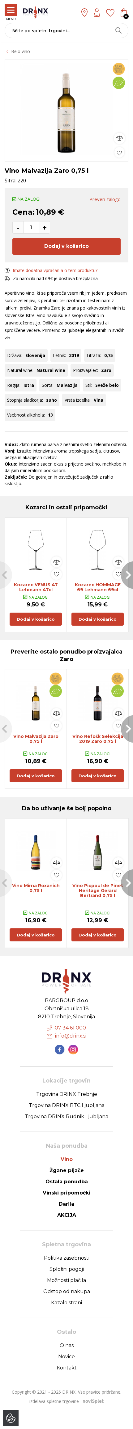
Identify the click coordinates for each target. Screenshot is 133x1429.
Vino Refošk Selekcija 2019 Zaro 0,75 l (97, 739)
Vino (67, 1159)
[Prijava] (97, 12)
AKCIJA (66, 1215)
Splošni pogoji (66, 1269)
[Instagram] (73, 1050)
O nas (67, 1345)
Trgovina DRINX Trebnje (66, 1094)
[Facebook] (60, 1050)
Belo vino (20, 51)
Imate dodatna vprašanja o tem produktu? (55, 270)
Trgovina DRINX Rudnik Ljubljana (66, 1116)
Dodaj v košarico (66, 246)
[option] (66, 109)
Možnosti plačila (66, 1280)
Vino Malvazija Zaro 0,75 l (35, 739)
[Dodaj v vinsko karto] (119, 152)
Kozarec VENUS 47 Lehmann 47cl (36, 587)
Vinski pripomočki (66, 1193)
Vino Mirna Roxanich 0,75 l (36, 888)
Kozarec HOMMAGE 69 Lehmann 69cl (98, 587)
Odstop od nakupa (66, 1291)
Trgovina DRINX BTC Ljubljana (67, 1105)
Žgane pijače (66, 1170)
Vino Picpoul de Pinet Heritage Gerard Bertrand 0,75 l (97, 890)
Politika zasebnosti (66, 1258)
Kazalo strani (66, 1303)
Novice (66, 1357)
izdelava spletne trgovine (54, 1401)
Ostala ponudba (66, 1182)
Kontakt (67, 1368)
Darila (66, 1204)
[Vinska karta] (110, 12)
